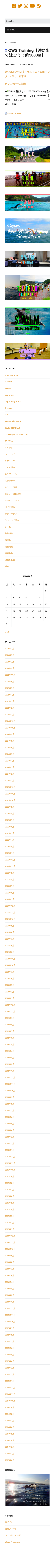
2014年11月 (10, 1394)
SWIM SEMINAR (12, 428)
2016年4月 (9, 1282)
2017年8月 (9, 1183)
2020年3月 (9, 991)
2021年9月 (9, 925)
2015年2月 (9, 1374)
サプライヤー (11, 461)
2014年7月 (9, 1420)
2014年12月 (10, 1387)
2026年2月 (9, 668)
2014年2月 (9, 1453)
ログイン (9, 1522)
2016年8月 (9, 1262)
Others (8, 408)
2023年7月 (9, 820)
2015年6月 (9, 1348)
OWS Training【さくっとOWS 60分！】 (39, 93)
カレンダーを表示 (15, 83)
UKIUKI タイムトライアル (16, 434)
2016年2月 (9, 1295)
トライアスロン (12, 500)
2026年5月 (9, 655)
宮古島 (8, 540)
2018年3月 (9, 1136)
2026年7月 (9, 648)
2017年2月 (9, 1222)
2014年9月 (9, 1407)
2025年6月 (9, 681)
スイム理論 (10, 467)
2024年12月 (10, 721)
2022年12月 (10, 859)
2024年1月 (9, 780)
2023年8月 (9, 813)
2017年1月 (9, 1229)
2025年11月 (10, 674)
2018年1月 (9, 1150)
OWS (7, 414)
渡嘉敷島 (9, 553)
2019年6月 (9, 1037)
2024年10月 (10, 727)
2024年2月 (9, 773)
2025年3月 (9, 701)
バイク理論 (10, 507)
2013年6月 (9, 1460)
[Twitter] (20, 6)
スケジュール (11, 474)
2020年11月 (10, 958)
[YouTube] (32, 6)
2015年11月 (10, 1315)
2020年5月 (9, 985)
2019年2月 (9, 1064)
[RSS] (39, 6)
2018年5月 (9, 1123)
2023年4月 (9, 839)
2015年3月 (9, 1367)
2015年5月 (9, 1354)
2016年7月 (9, 1268)
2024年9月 (9, 734)
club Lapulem (11, 375)
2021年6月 (9, 945)
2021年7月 (9, 938)
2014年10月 (10, 1400)
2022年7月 (9, 886)
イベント (9, 447)
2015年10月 (10, 1321)
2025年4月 (9, 694)
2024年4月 (9, 760)
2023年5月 (9, 833)
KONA (8, 388)
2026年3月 (9, 661)
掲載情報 (9, 546)
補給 (7, 566)
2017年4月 (9, 1209)
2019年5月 (9, 1044)
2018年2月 (9, 1143)
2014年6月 (9, 1427)
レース (8, 527)
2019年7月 (9, 1031)
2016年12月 (10, 1235)
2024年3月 (9, 767)
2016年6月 (9, 1275)
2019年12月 (10, 1004)
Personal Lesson (13, 421)
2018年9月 (9, 1097)
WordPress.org (12, 1542)
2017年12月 (10, 1156)
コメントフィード (13, 1535)
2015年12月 (10, 1308)
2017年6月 (9, 1196)
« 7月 (7, 632)
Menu (12, 29)
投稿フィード (11, 1528)
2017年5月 (9, 1202)
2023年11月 (10, 793)
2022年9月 (9, 872)
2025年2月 (9, 707)
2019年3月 (9, 1057)
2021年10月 (10, 919)
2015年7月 (9, 1341)
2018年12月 (10, 1077)
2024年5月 (9, 754)
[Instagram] (26, 6)
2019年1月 (9, 1070)
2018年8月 (9, 1103)
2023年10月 (10, 800)
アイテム (9, 441)
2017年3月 (9, 1216)
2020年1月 (9, 998)
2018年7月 (9, 1110)
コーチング (10, 454)
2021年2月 (9, 952)
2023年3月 (9, 846)
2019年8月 (9, 1024)
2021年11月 (10, 912)
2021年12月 (10, 905)
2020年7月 (9, 971)
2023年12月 (10, 787)
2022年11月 (10, 866)
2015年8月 (9, 1334)
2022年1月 (9, 899)
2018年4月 (9, 1130)
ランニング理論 (12, 520)
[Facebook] (14, 6)
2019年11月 (10, 1011)
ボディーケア (11, 513)
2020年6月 (9, 978)
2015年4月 (9, 1361)
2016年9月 (9, 1255)
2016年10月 (10, 1249)
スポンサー (10, 480)
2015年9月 (9, 1328)
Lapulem (9, 395)
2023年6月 (9, 826)
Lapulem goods (13, 401)
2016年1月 (9, 1301)
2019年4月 (9, 1051)
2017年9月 (9, 1176)
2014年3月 (9, 1446)
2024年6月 (9, 747)
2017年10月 (10, 1169)
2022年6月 (9, 892)
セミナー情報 (11, 487)
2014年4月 (9, 1440)
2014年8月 (9, 1414)
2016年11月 (10, 1242)
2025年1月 (9, 714)
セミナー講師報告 (13, 494)
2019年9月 (9, 1018)
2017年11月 (10, 1163)
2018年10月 (10, 1090)
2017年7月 (9, 1189)
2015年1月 (9, 1381)
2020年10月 (10, 965)
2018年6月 (9, 1117)
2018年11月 (10, 1084)
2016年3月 (9, 1288)
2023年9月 (9, 806)
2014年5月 (9, 1433)
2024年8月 (9, 740)
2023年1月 (9, 853)
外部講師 (9, 533)
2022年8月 (9, 879)
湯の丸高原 (10, 560)
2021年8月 (9, 932)
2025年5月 (9, 688)
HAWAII (8, 381)
